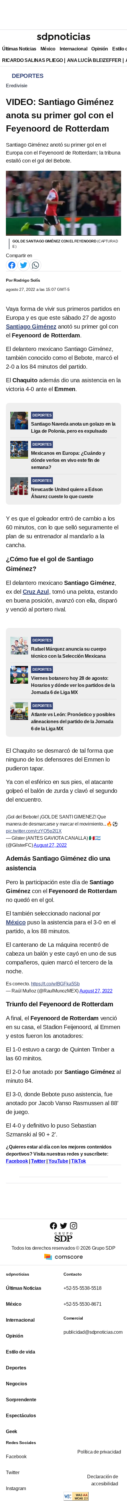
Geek (11, 1431)
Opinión (99, 48)
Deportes (16, 1367)
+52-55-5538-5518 (83, 1288)
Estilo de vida (20, 1351)
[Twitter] (24, 264)
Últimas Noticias (19, 48)
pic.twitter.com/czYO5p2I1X (34, 831)
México (48, 48)
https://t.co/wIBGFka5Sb (55, 983)
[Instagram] (73, 1225)
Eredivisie (16, 85)
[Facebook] (12, 264)
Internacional (73, 48)
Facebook (16, 1456)
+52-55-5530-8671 (83, 1304)
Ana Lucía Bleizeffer (94, 60)
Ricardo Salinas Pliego (32, 60)
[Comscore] (63, 1256)
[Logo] (63, 37)
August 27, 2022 (50, 845)
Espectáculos (21, 1415)
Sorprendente (21, 1399)
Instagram (16, 1488)
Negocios (16, 1383)
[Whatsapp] (35, 264)
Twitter (12, 1472)
